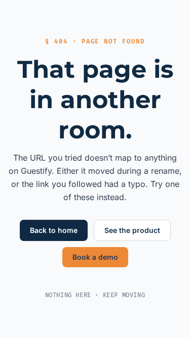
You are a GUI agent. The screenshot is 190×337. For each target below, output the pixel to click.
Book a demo (95, 257)
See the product (132, 230)
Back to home (54, 230)
